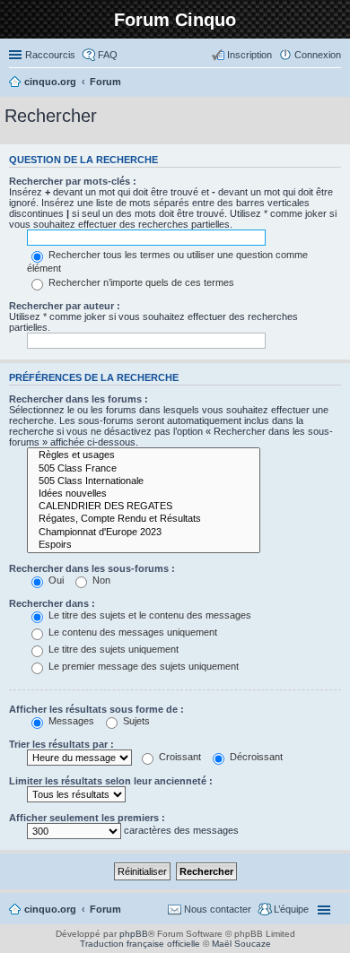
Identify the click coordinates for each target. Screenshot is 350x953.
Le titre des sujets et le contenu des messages (148, 615)
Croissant (178, 756)
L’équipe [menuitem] (291, 909)
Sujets (135, 720)
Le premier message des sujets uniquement (142, 666)
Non (100, 580)
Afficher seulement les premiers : (87, 817)
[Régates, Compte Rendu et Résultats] (143, 519)
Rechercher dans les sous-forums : (92, 568)
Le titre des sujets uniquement (112, 649)
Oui (55, 580)
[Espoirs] (143, 545)
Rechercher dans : (52, 603)
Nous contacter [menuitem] (217, 909)
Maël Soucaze (241, 944)
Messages (70, 720)
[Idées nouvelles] (143, 494)
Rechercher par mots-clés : (72, 181)
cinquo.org (50, 909)
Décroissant (255, 756)
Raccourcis (50, 54)
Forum (105, 909)
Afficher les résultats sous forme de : (96, 709)
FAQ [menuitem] (108, 54)
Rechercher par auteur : (64, 305)
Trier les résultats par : (61, 744)
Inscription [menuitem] (249, 54)
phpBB (133, 934)
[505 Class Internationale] (143, 481)
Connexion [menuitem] (317, 54)
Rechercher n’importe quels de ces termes (140, 282)
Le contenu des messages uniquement (131, 632)
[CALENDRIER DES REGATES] (143, 506)
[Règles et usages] (143, 455)
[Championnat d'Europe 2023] (143, 532)
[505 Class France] (143, 469)
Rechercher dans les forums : (78, 399)
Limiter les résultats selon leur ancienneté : (111, 780)
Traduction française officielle (140, 944)
